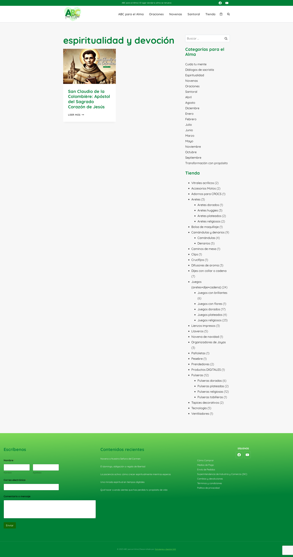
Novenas (175, 14)
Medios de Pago (205, 464)
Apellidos (37, 472)
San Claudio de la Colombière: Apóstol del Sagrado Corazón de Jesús (89, 99)
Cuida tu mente (195, 64)
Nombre (8, 472)
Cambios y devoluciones (210, 478)
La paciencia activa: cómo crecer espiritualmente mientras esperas (135, 474)
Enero (189, 113)
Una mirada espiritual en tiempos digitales (122, 482)
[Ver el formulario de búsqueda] (227, 14)
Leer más (76, 114)
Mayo (189, 141)
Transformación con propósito (206, 163)
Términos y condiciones (209, 483)
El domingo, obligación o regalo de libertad (122, 466)
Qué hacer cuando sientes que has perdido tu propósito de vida (133, 489)
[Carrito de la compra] (221, 14)
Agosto (190, 103)
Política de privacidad (208, 487)
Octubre (191, 152)
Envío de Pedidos (206, 469)
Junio (189, 130)
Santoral (194, 14)
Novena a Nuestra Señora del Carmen (120, 458)
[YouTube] (227, 3)
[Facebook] (220, 3)
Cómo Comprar (205, 460)
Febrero (190, 119)
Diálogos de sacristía (199, 70)
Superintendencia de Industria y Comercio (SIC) (222, 474)
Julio (188, 124)
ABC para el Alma (131, 14)
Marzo (189, 135)
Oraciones (156, 14)
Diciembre (192, 108)
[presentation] (89, 66)
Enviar (10, 525)
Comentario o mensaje (17, 496)
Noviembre (193, 146)
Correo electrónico (15, 480)
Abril (188, 97)
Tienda (210, 14)
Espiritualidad (194, 75)
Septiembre (193, 157)
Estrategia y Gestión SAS (165, 549)
